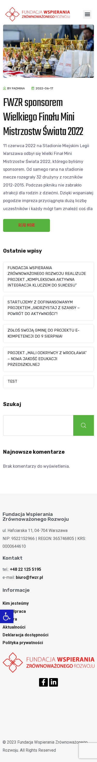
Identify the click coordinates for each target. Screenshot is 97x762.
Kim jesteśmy (16, 603)
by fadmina (16, 88)
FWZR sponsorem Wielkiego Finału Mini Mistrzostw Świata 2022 (43, 117)
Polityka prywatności (23, 642)
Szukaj (12, 404)
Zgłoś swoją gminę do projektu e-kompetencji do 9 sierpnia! (43, 333)
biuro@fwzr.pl (29, 577)
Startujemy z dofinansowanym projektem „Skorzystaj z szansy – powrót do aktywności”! (44, 308)
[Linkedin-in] (53, 682)
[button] (6, 616)
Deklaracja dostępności (25, 634)
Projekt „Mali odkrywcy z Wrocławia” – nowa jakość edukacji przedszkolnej (47, 359)
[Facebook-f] (43, 682)
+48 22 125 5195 (25, 569)
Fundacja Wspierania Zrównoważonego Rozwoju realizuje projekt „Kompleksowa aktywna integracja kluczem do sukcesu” (47, 277)
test (12, 381)
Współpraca (14, 611)
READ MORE (26, 225)
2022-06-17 (44, 88)
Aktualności (14, 627)
